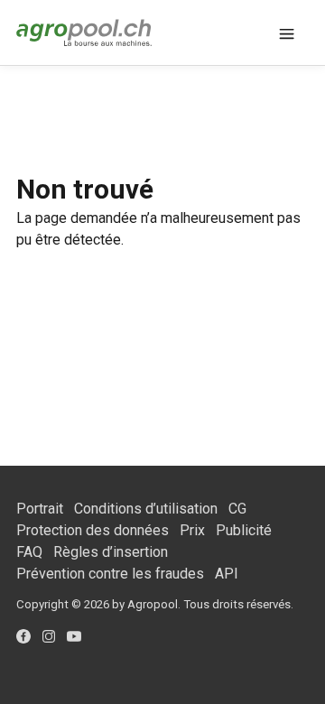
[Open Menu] (287, 32)
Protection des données (92, 530)
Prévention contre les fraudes (110, 573)
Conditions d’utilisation (146, 508)
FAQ (29, 551)
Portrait (39, 508)
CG (237, 508)
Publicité (244, 530)
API (226, 573)
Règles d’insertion (110, 551)
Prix (192, 530)
